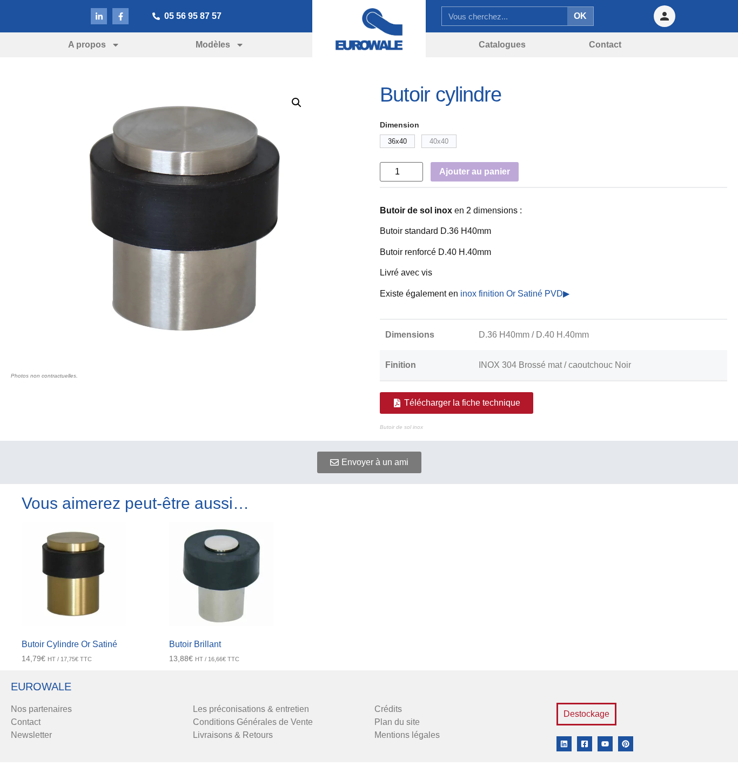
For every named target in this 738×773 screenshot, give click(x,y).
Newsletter (31, 735)
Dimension (399, 125)
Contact (26, 722)
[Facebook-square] (584, 743)
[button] (296, 102)
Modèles (213, 44)
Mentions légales (407, 735)
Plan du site (397, 722)
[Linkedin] (564, 743)
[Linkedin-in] (99, 16)
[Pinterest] (625, 743)
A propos (87, 44)
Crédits (388, 709)
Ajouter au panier (474, 171)
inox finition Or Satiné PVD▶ (513, 293)
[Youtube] (605, 743)
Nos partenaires (41, 709)
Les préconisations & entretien (251, 709)
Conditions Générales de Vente (253, 722)
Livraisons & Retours (233, 735)
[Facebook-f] (120, 16)
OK (580, 16)
